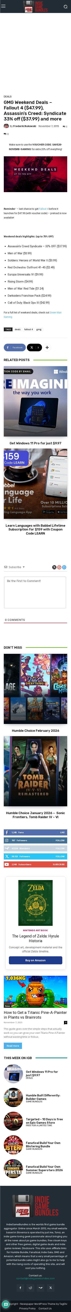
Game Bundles (34, 1102)
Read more (13, 1045)
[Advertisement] (35, 52)
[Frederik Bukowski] (7, 126)
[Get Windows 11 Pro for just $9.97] (35, 401)
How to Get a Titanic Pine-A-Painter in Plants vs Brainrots (35, 1015)
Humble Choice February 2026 (35, 731)
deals (17, 329)
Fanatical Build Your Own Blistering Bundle (43, 1144)
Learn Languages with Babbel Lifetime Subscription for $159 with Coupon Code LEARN (35, 529)
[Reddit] (30, 1288)
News (7, 1006)
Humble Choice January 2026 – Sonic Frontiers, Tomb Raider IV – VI (35, 815)
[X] (50, 1288)
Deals (8, 96)
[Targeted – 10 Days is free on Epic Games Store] (13, 1121)
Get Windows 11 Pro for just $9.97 (35, 443)
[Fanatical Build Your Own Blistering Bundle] (13, 1145)
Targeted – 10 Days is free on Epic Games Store (44, 1121)
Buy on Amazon (35, 960)
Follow (60, 840)
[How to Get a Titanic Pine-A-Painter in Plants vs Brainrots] (35, 992)
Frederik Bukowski (24, 126)
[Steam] (40, 1288)
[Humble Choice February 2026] (35, 689)
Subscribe (59, 864)
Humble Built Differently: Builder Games (43, 1097)
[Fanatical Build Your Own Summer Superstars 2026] (13, 1168)
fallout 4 (28, 329)
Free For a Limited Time (39, 1125)
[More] (47, 347)
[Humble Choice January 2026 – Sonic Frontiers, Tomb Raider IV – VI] (35, 771)
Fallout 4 (43, 208)
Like (62, 832)
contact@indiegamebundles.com (35, 1278)
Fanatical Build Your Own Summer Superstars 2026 (44, 1168)
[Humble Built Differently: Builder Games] (13, 1097)
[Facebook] (20, 1288)
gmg (38, 329)
